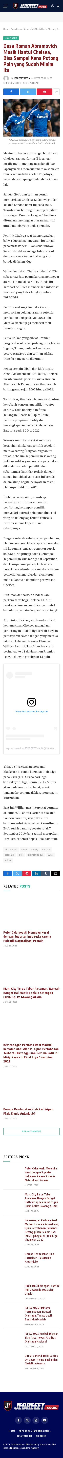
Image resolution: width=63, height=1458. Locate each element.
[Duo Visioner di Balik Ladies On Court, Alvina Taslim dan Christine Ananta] (12, 1360)
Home (6, 29)
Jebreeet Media (22, 78)
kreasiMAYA (45, 1444)
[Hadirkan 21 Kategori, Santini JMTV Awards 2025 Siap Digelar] (12, 1290)
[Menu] (5, 6)
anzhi (24, 849)
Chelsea (46, 849)
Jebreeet (40, 1436)
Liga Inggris (11, 38)
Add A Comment (31, 1131)
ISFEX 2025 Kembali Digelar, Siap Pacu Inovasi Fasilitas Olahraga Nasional (42, 1337)
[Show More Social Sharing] (56, 91)
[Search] (58, 6)
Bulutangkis (24, 1436)
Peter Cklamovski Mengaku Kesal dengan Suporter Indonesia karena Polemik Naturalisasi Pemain (27, 936)
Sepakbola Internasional (35, 1431)
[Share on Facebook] (11, 91)
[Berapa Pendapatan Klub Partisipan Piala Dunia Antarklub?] (31, 1088)
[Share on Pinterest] (44, 91)
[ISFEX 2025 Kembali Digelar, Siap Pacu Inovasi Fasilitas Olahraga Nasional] (12, 1337)
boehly (34, 849)
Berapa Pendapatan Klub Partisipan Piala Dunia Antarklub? (28, 1111)
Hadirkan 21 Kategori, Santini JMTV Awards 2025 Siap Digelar (42, 1289)
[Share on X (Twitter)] (28, 91)
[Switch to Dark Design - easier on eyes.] (52, 5)
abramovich (11, 849)
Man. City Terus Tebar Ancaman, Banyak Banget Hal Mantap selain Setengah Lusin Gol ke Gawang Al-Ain (31, 993)
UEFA (50, 855)
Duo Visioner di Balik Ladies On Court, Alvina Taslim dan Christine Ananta (41, 1359)
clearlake (9, 855)
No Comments (13, 83)
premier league (35, 855)
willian (8, 860)
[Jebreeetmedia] (30, 6)
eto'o (21, 855)
